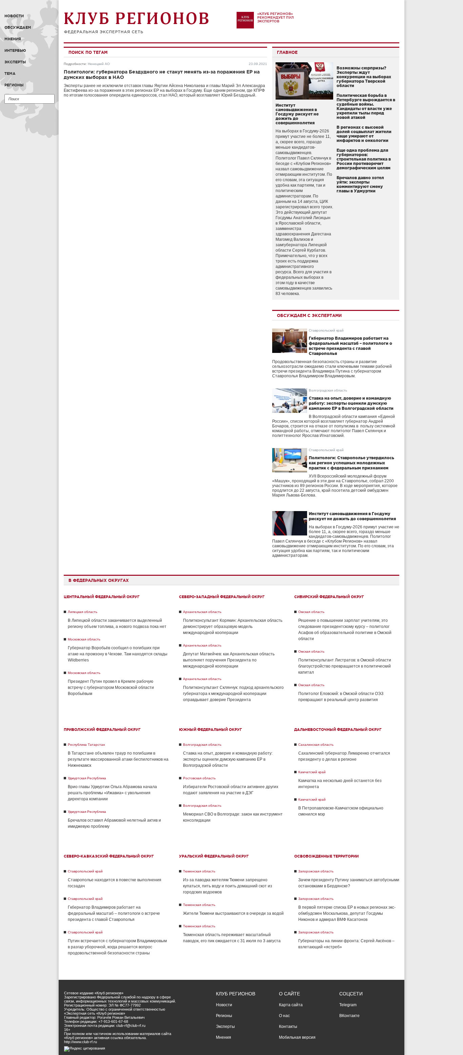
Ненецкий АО (99, 64)
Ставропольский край (326, 330)
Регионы (14, 85)
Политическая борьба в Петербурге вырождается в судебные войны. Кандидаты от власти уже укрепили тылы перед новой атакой (366, 106)
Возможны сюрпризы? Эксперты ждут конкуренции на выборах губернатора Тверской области (364, 77)
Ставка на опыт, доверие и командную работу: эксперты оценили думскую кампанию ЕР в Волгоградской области (351, 403)
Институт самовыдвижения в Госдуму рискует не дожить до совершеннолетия (297, 114)
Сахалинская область (316, 744)
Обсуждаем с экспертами (309, 315)
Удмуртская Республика (87, 778)
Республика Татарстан (86, 744)
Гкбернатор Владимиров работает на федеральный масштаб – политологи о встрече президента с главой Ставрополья (114, 913)
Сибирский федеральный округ (329, 597)
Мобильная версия (297, 1037)
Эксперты (15, 62)
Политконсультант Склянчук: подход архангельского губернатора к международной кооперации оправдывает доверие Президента (233, 693)
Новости (14, 16)
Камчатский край (312, 772)
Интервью (15, 50)
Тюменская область (199, 871)
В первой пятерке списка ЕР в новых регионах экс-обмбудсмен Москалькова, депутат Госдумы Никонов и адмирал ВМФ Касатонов (347, 913)
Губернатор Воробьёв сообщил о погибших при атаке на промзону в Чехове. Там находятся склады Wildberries (117, 654)
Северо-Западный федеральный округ (222, 597)
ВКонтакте (349, 1015)
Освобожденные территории (326, 856)
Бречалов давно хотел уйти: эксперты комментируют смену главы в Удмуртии (360, 184)
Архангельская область (202, 612)
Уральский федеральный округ (214, 856)
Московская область (84, 639)
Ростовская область (199, 778)
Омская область (311, 612)
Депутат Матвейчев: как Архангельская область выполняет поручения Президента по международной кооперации (229, 660)
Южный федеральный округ (210, 729)
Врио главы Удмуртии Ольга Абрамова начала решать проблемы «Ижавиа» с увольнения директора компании (112, 792)
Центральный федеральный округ (102, 597)
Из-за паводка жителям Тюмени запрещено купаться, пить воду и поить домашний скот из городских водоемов (227, 886)
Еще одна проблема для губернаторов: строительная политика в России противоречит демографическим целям (364, 159)
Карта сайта (291, 1005)
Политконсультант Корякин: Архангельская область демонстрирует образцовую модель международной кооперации (232, 626)
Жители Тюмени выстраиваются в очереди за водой (233, 913)
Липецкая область (82, 612)
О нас (284, 1015)
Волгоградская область (328, 390)
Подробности (75, 64)
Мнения (12, 39)
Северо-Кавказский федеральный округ (109, 856)
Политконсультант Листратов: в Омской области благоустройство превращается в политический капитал (344, 666)
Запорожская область (316, 871)
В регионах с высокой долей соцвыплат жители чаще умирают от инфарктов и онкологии (364, 134)
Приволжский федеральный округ (102, 729)
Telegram (348, 1005)
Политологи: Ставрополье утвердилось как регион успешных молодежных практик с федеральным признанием (351, 463)
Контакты (288, 1026)
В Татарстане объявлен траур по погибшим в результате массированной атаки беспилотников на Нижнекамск (118, 759)
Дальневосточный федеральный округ (338, 729)
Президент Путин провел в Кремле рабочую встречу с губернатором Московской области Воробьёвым (111, 687)
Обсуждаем (17, 27)
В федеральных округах (98, 580)
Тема (10, 73)
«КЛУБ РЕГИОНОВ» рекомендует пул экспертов (275, 17)
